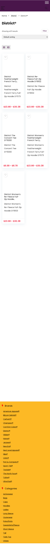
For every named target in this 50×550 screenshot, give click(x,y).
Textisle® (7, 470)
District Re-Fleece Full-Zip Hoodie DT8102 (34, 79)
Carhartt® (7, 419)
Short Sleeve (8, 529)
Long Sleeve (8, 513)
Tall (4, 533)
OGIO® (6, 458)
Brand (13, 16)
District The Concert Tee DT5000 (10, 138)
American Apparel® (11, 411)
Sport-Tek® (8, 466)
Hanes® (6, 438)
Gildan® (6, 434)
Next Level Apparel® (11, 450)
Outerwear (7, 517)
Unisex (6, 541)
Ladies (5, 509)
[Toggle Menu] (47, 2)
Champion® (8, 423)
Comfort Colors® (10, 427)
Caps (5, 502)
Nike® (5, 454)
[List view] (8, 47)
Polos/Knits (7, 521)
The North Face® (10, 473)
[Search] (46, 8)
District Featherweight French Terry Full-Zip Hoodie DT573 (11, 81)
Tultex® (6, 477)
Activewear (8, 494)
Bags (5, 498)
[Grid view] (4, 47)
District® (6, 431)
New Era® (7, 446)
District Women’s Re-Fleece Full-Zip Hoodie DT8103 (12, 198)
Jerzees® (7, 442)
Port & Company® (10, 462)
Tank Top (7, 537)
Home (4, 16)
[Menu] (3, 8)
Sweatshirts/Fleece (11, 525)
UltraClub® (7, 481)
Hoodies (6, 506)
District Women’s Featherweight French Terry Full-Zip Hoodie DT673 (35, 140)
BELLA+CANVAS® (9, 415)
